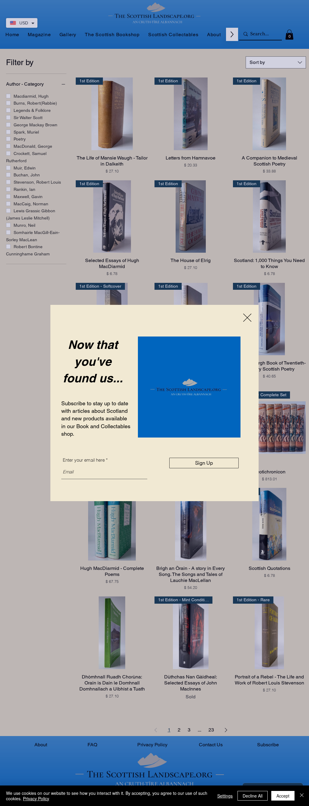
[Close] (301, 795)
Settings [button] (225, 796)
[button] (247, 318)
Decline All (253, 796)
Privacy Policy (36, 798)
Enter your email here (84, 460)
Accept (282, 796)
